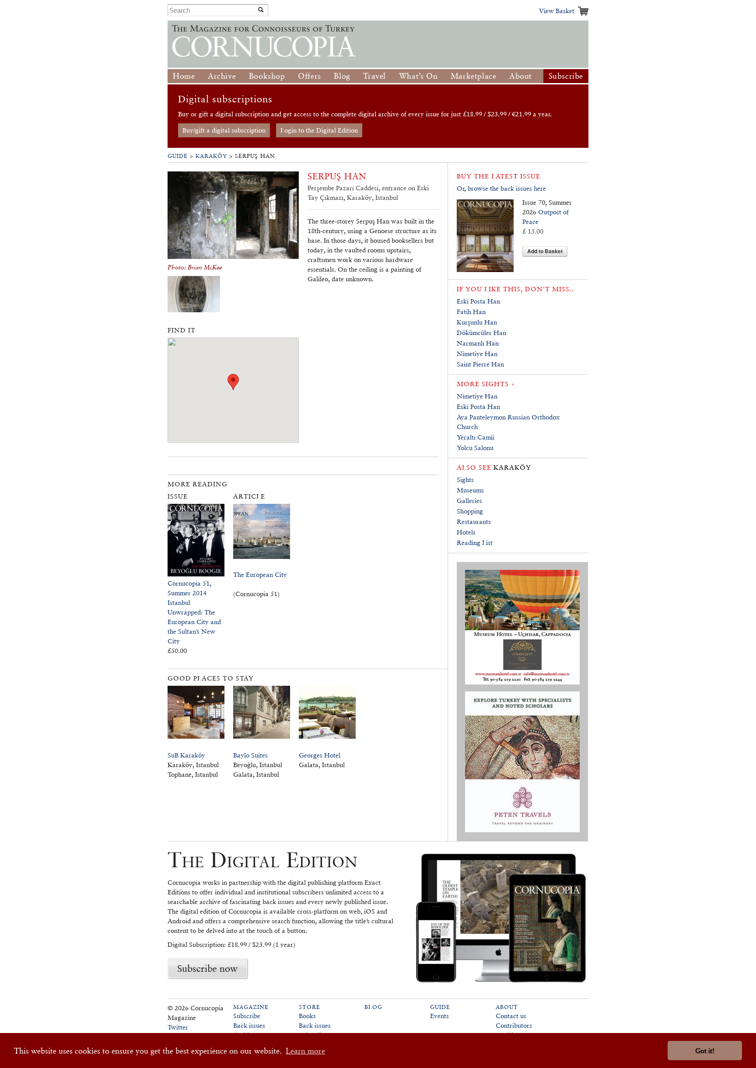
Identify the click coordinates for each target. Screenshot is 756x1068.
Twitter (178, 1027)
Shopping (470, 511)
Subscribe (566, 75)
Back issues (249, 1025)
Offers (309, 75)
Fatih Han (471, 311)
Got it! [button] (704, 1051)
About (520, 75)
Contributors (514, 1025)
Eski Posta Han (478, 301)
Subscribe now (207, 968)
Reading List (475, 542)
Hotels (466, 532)
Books (307, 1015)
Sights (465, 479)
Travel (374, 75)
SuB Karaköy (186, 755)
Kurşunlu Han (477, 322)
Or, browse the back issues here (501, 188)
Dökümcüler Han (481, 332)
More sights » (486, 383)
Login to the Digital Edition (319, 130)
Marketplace (474, 75)
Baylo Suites (250, 755)
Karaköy (211, 156)
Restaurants (474, 521)
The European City (260, 574)
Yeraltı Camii (475, 437)
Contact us (511, 1015)
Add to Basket (545, 251)
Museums (470, 490)
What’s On (418, 75)
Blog (342, 75)
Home (184, 75)
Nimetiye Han (477, 353)
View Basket (556, 10)
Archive (222, 75)
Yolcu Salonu (475, 447)
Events (439, 1015)
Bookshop (267, 75)
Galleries (469, 500)
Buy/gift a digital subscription (224, 130)
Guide (178, 156)
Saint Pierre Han (480, 364)
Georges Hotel (319, 755)
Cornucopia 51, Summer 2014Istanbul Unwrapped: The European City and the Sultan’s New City (194, 612)
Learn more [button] (305, 1050)
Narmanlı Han (478, 343)
